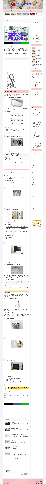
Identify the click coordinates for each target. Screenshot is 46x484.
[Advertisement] (16, 411)
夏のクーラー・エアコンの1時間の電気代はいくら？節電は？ (8, 395)
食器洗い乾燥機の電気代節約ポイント (11, 70)
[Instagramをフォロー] (36, 41)
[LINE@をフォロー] (39, 41)
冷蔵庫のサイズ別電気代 (10, 72)
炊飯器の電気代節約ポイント (10, 82)
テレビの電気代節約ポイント (10, 75)
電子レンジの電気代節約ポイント (11, 86)
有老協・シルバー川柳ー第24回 (36, 80)
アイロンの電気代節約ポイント (10, 80)
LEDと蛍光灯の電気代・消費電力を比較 (11, 77)
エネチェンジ (6, 391)
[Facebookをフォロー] (35, 41)
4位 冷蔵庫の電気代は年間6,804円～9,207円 (12, 71)
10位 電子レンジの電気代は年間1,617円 (11, 85)
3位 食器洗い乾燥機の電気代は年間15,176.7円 (12, 69)
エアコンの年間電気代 (36, 114)
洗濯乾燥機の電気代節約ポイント (11, 68)
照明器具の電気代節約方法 (10, 78)
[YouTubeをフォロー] (37, 41)
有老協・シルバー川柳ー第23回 (36, 82)
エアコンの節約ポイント (36, 115)
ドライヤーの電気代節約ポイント (11, 84)
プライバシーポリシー (40, 481)
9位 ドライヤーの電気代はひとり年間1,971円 (12, 83)
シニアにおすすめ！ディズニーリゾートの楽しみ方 (37, 77)
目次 (15, 59)
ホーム (36, 481)
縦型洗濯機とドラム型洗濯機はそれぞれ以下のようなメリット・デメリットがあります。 (18, 67)
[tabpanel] (7, 15)
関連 (7, 88)
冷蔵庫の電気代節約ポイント (10, 73)
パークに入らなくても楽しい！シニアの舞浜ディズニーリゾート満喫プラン (37, 74)
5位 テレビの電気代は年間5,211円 (11, 74)
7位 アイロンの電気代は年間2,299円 (11, 79)
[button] (41, 68)
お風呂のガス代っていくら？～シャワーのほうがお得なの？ (16, 395)
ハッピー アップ (37, 37)
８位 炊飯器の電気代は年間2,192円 (11, 81)
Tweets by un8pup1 (34, 90)
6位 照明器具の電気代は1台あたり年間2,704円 (12, 76)
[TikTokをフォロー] (38, 41)
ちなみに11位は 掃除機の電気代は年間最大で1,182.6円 (13, 87)
